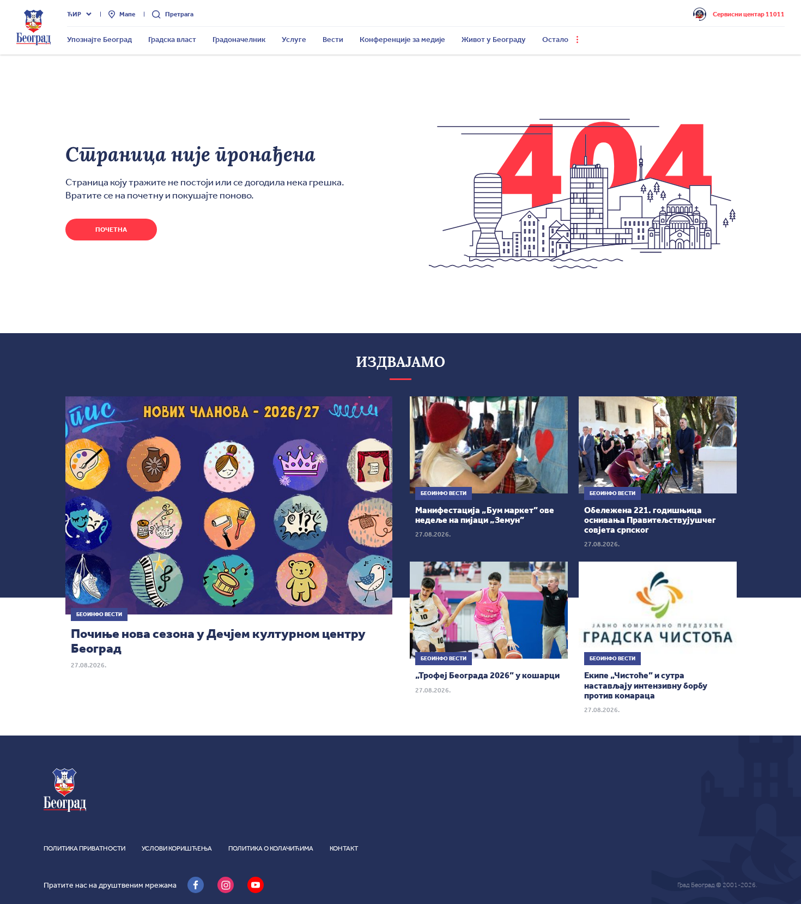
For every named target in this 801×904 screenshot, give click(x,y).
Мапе (127, 14)
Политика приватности (84, 848)
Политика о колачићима (270, 848)
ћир (74, 14)
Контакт (344, 848)
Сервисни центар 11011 (749, 14)
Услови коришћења (177, 848)
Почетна (111, 229)
